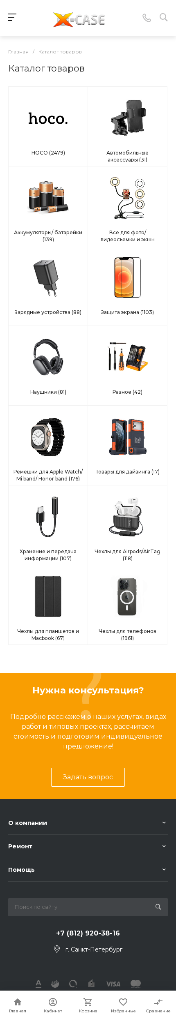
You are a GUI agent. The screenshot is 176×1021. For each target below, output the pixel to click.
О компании (27, 823)
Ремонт (20, 846)
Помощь (21, 869)
